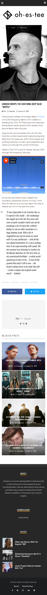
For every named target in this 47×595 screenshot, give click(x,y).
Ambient (6, 282)
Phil (4, 111)
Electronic (12, 111)
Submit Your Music (27, 586)
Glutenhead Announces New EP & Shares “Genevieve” (28, 554)
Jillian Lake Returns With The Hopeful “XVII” (26, 542)
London (34, 282)
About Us (16, 586)
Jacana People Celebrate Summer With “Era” (28, 566)
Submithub (23, 517)
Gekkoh (26, 282)
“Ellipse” (41, 117)
